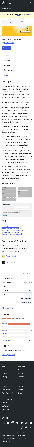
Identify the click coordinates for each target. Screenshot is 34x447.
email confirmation (26, 298)
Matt (4, 403)
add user (28, 294)
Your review (6, 340)
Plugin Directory (7, 8)
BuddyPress (7, 409)
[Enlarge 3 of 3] (30, 205)
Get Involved (22, 383)
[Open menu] (31, 3)
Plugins (20, 373)
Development (8, 70)
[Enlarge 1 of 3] (14, 189)
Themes (21, 370)
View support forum (8, 355)
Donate (21, 390)
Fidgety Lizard (9, 43)
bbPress (6, 406)
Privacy (4, 377)
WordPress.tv (7, 393)
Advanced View (7, 308)
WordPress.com (8, 399)
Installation (7, 65)
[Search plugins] (22, 22)
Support (6, 75)
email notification (26, 302)
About (4, 367)
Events (20, 386)
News (4, 370)
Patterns (21, 377)
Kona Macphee (11, 262)
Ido (7, 418)
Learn (4, 383)
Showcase (21, 367)
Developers (6, 390)
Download (6, 48)
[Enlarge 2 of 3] (30, 189)
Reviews (7, 60)
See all (30, 340)
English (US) (28, 290)
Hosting (4, 373)
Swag (21, 393)
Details (6, 55)
